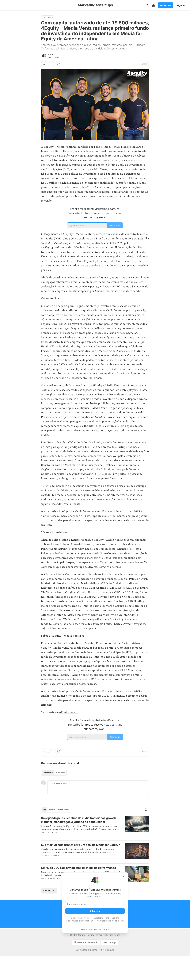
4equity (51, 54)
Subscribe (165, 5)
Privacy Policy (117, 920)
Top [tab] (44, 809)
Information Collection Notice (94, 920)
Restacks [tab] (60, 772)
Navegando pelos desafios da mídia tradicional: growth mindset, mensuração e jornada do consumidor (78, 820)
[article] (95, 827)
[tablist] (54, 773)
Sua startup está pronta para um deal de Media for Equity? (80, 845)
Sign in (181, 5)
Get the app (110, 942)
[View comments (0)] (51, 64)
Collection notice (112, 934)
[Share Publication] (153, 5)
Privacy (90, 934)
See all (47, 890)
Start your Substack (87, 942)
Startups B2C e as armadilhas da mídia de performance (78, 868)
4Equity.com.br (69, 712)
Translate (47, 17)
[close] (123, 876)
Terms (99, 934)
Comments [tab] (48, 772)
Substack (80, 949)
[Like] (44, 64)
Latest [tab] (52, 809)
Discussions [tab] (63, 809)
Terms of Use (109, 917)
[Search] (147, 5)
